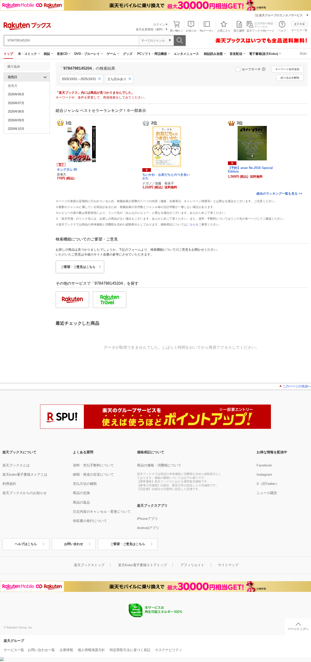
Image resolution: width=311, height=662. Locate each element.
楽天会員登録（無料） (150, 29)
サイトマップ (228, 565)
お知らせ (191, 30)
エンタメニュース (186, 54)
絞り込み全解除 (290, 77)
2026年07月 (16, 103)
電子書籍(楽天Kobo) (263, 54)
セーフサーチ (251, 69)
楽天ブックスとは (16, 465)
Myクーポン (207, 30)
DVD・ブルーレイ (87, 54)
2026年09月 (16, 120)
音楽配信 (236, 54)
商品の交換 (81, 493)
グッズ (127, 54)
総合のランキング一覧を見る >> (279, 193)
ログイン (159, 24)
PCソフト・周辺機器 (152, 54)
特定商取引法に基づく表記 (130, 650)
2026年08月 (16, 111)
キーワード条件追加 (287, 69)
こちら (191, 224)
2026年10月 (16, 129)
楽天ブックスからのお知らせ (24, 493)
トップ (8, 54)
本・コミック (27, 54)
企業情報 (66, 650)
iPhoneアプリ (147, 519)
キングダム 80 (67, 169)
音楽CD (62, 54)
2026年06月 (16, 94)
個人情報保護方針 (91, 650)
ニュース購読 (267, 493)
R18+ (303, 54)
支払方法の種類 (85, 484)
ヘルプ (282, 30)
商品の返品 (81, 502)
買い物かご (176, 30)
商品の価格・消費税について (159, 465)
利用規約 (9, 484)
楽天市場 (299, 24)
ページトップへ (298, 629)
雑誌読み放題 (213, 54)
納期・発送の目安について (93, 474)
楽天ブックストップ (89, 565)
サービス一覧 (299, 30)
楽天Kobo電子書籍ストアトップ (142, 565)
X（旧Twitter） (268, 484)
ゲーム (111, 54)
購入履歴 (239, 30)
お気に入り (224, 30)
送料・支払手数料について (93, 465)
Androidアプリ (148, 528)
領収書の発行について (90, 521)
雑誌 (47, 54)
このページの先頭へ (297, 386)
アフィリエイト (192, 565)
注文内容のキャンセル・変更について (102, 511)
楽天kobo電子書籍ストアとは (24, 474)
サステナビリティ (168, 650)
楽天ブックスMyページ (260, 30)
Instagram (264, 474)
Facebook (264, 465)
